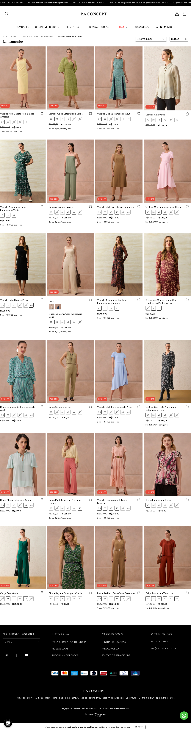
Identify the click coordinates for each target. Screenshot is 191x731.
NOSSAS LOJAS (142, 27)
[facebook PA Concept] (16, 655)
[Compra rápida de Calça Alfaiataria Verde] (90, 206)
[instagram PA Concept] (6, 655)
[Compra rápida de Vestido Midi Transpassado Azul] (139, 406)
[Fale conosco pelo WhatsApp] (184, 715)
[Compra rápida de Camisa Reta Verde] (187, 114)
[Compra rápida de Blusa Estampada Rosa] (187, 499)
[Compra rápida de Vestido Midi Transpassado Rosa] (187, 206)
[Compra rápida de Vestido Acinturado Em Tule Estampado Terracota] (139, 299)
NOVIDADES (22, 27)
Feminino (14, 36)
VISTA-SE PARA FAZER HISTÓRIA (69, 642)
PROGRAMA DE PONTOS (65, 655)
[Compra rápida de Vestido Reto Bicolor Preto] (42, 299)
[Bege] (51, 306)
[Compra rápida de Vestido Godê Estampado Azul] (139, 113)
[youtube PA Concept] (26, 655)
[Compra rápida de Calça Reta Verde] (42, 593)
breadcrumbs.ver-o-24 (43, 36)
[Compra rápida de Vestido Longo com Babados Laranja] (139, 499)
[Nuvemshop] (95, 715)
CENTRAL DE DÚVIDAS (113, 642)
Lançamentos (26, 36)
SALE (121, 27)
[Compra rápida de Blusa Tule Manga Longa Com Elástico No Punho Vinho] (187, 299)
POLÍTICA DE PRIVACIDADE (115, 655)
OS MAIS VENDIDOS (46, 27)
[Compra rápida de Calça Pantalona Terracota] (187, 593)
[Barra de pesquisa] (6, 14)
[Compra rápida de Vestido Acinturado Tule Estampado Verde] (42, 206)
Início (5, 36)
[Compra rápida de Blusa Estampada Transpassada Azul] (42, 406)
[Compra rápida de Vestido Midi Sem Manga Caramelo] (139, 206)
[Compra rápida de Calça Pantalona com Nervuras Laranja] (90, 499)
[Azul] (58, 306)
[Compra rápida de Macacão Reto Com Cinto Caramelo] (139, 593)
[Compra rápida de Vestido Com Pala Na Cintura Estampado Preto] (187, 406)
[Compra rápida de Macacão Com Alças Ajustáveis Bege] (90, 299)
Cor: (51, 301)
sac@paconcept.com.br (163, 648)
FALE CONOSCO (110, 648)
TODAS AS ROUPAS (98, 27)
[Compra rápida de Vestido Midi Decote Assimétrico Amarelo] (42, 113)
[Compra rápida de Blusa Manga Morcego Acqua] (42, 499)
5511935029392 (159, 641)
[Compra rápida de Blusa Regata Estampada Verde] (90, 593)
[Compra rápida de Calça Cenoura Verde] (90, 406)
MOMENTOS (72, 27)
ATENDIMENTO (164, 27)
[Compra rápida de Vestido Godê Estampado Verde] (90, 113)
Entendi (139, 727)
